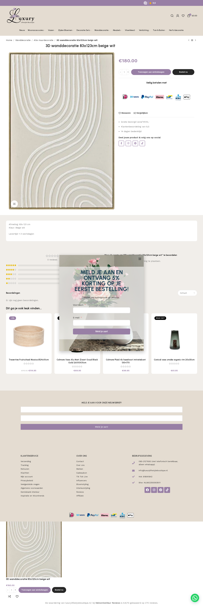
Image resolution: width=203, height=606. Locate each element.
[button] (140, 259)
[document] (101, 303)
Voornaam (78, 305)
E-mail (76, 317)
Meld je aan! (101, 331)
